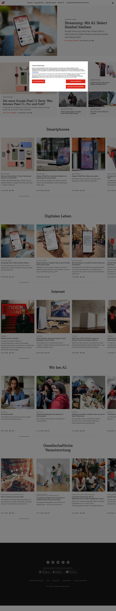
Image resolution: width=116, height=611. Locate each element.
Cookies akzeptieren (75, 81)
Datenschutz (35, 72)
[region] (58, 76)
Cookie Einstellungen (38, 81)
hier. (75, 77)
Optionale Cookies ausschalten (75, 86)
